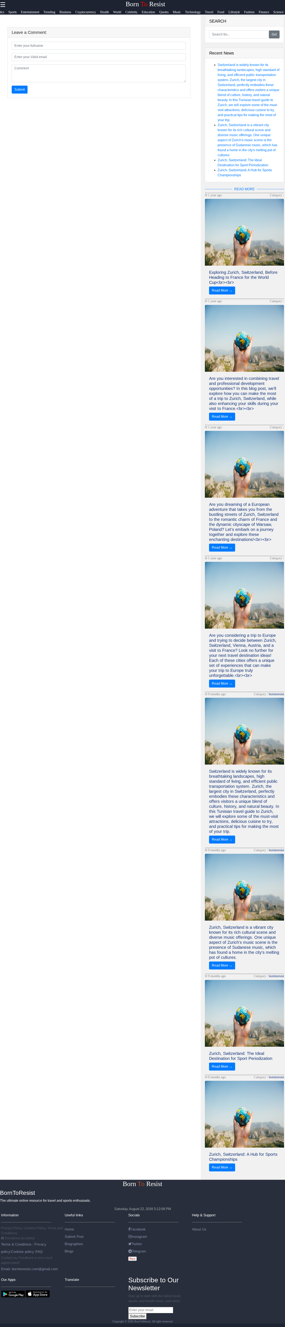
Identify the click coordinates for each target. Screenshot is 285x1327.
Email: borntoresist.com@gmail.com (29, 1269)
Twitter (137, 1244)
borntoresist (276, 694)
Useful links (74, 1215)
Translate (72, 1280)
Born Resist (145, 4)
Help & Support (204, 1215)
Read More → (222, 290)
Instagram (139, 1236)
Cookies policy (22, 1252)
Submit (19, 89)
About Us (199, 1229)
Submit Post (74, 1236)
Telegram (139, 1251)
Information (10, 1215)
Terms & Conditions (17, 1244)
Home (69, 1229)
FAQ (39, 1252)
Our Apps (8, 1280)
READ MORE (244, 189)
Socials (134, 1215)
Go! (274, 34)
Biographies (74, 1244)
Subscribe (137, 1316)
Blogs (69, 1251)
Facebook (138, 1229)
